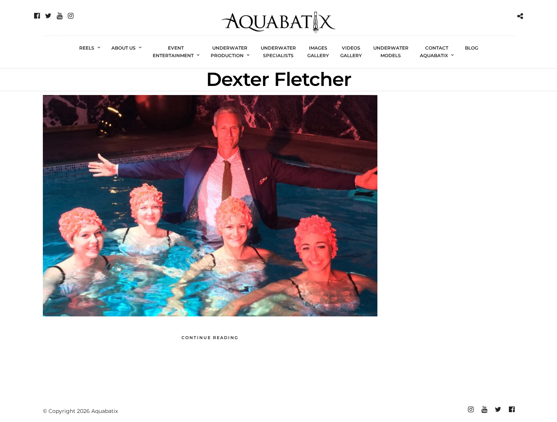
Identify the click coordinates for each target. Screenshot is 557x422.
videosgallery (351, 51)
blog (471, 48)
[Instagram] (71, 15)
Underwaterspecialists (278, 51)
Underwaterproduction (229, 51)
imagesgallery (318, 51)
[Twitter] (48, 15)
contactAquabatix (434, 51)
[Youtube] (60, 15)
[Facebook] (37, 15)
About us (123, 48)
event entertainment (173, 51)
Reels (86, 48)
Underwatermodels (390, 51)
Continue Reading (209, 337)
